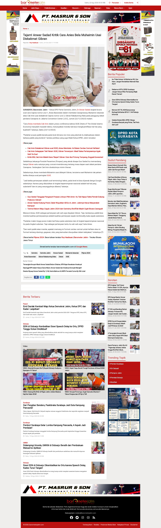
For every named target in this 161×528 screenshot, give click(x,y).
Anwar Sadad (58, 253)
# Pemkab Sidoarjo (116, 378)
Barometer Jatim (81, 237)
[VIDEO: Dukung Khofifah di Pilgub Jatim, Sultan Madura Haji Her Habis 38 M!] (43, 381)
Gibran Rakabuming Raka (47, 257)
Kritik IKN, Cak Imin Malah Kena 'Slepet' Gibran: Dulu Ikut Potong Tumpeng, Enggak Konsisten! (65, 157)
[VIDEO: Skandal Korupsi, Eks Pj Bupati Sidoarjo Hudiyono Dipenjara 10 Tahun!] (43, 357)
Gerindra (34, 253)
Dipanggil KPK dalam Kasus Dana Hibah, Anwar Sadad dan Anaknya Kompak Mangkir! (52, 268)
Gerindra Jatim (45, 253)
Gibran (31, 164)
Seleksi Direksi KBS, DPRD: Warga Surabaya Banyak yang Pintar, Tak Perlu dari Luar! (125, 122)
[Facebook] (36, 277)
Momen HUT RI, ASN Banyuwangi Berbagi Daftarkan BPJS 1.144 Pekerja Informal (125, 112)
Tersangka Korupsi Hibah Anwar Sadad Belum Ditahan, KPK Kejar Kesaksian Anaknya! (52, 264)
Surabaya (26, 403)
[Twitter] (42, 277)
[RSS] (94, 518)
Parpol (25, 304)
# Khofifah (113, 382)
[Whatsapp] (47, 277)
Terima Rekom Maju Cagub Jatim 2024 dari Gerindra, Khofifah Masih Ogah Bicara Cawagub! (65, 209)
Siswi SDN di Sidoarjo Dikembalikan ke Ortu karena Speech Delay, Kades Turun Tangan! (125, 102)
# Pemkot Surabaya (116, 364)
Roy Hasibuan (67, 237)
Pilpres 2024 (39, 237)
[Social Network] (137, 2)
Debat (61, 257)
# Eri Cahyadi (114, 368)
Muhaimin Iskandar (72, 253)
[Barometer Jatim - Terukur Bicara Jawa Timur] (33, 2)
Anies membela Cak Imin (38, 124)
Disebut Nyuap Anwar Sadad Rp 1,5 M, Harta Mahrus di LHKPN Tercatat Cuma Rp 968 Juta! (54, 271)
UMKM (25, 443)
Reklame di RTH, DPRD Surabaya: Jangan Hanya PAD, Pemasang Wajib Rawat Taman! (124, 92)
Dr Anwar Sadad (83, 110)
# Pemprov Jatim (116, 373)
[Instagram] (82, 518)
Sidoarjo (26, 324)
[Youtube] (88, 518)
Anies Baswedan (30, 257)
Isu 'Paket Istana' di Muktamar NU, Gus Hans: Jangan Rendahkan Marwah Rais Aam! (125, 81)
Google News (81, 247)
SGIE (49, 175)
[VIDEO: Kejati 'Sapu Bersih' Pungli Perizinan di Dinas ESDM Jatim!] (84, 357)
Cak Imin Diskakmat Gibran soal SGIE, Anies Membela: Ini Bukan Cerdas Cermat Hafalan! (63, 148)
